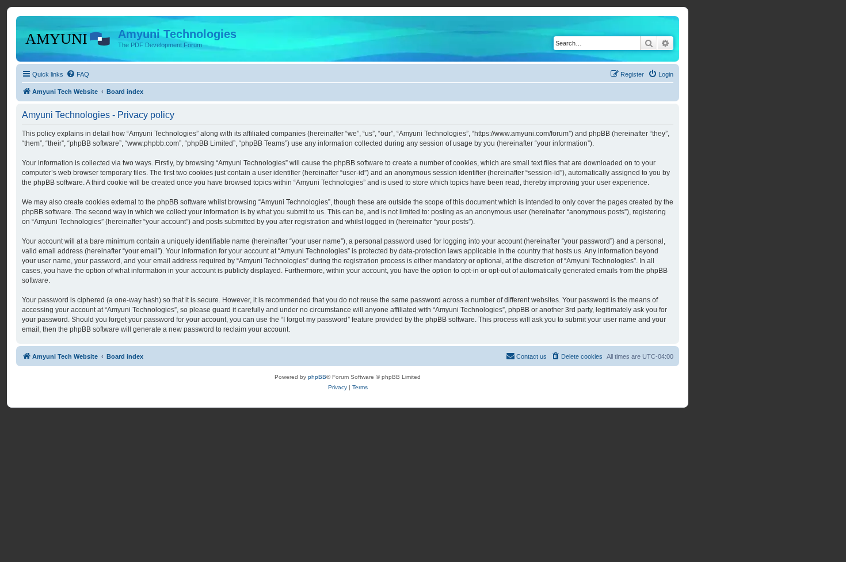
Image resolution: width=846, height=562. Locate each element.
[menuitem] (77, 74)
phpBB (317, 377)
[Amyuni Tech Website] (68, 37)
